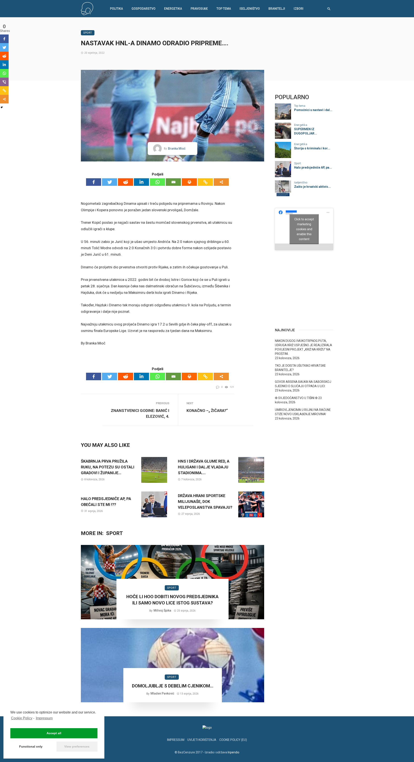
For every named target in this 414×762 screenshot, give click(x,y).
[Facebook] (93, 182)
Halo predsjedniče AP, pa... (313, 167)
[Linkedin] (141, 182)
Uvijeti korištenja (201, 740)
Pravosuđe (199, 8)
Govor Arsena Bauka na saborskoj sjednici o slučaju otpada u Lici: (303, 384)
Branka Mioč (176, 148)
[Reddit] (125, 182)
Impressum (44, 718)
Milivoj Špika (162, 610)
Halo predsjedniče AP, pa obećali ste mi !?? (106, 501)
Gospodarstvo (143, 8)
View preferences (76, 746)
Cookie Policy (21, 718)
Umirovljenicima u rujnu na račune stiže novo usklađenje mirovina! (303, 412)
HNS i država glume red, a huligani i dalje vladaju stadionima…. (203, 467)
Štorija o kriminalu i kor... (312, 148)
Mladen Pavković (162, 693)
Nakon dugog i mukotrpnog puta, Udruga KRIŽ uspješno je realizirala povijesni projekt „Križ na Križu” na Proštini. (303, 347)
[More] (221, 182)
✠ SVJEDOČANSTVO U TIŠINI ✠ (296, 398)
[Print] (189, 182)
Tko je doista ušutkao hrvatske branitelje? (300, 368)
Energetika (173, 8)
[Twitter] (109, 182)
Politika (116, 8)
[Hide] (1, 107)
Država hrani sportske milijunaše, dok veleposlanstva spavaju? (205, 501)
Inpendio (233, 752)
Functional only (30, 746)
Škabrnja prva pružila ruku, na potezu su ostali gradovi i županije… (107, 467)
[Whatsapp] (157, 182)
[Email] (173, 182)
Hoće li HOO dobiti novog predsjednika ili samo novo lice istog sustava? (172, 600)
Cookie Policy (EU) (233, 740)
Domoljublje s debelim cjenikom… (172, 685)
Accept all (54, 733)
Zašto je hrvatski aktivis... (312, 186)
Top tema (223, 8)
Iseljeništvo (250, 8)
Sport (87, 32)
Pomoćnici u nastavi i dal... (313, 110)
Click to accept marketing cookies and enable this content (304, 229)
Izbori (298, 8)
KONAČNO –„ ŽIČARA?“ (207, 410)
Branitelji (276, 8)
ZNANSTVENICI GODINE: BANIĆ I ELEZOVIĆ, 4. (140, 413)
